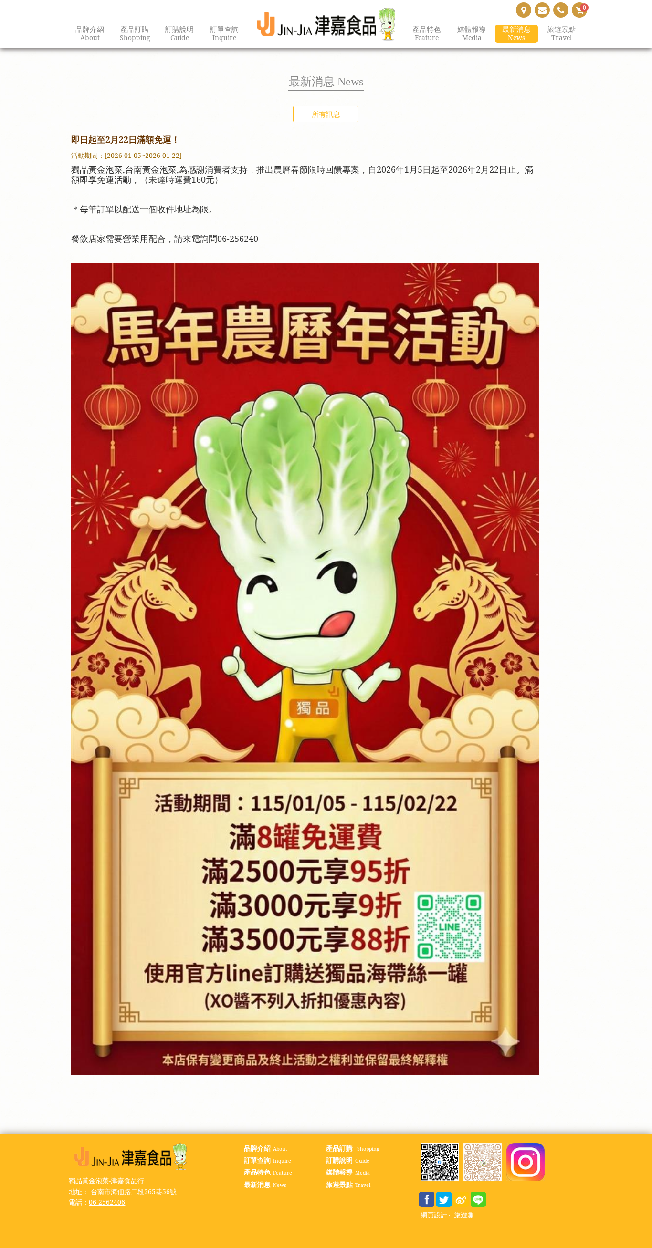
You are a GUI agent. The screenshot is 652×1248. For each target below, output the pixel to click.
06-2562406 (107, 1201)
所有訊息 (326, 114)
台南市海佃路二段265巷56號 (134, 1191)
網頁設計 (434, 1215)
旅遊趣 (464, 1215)
